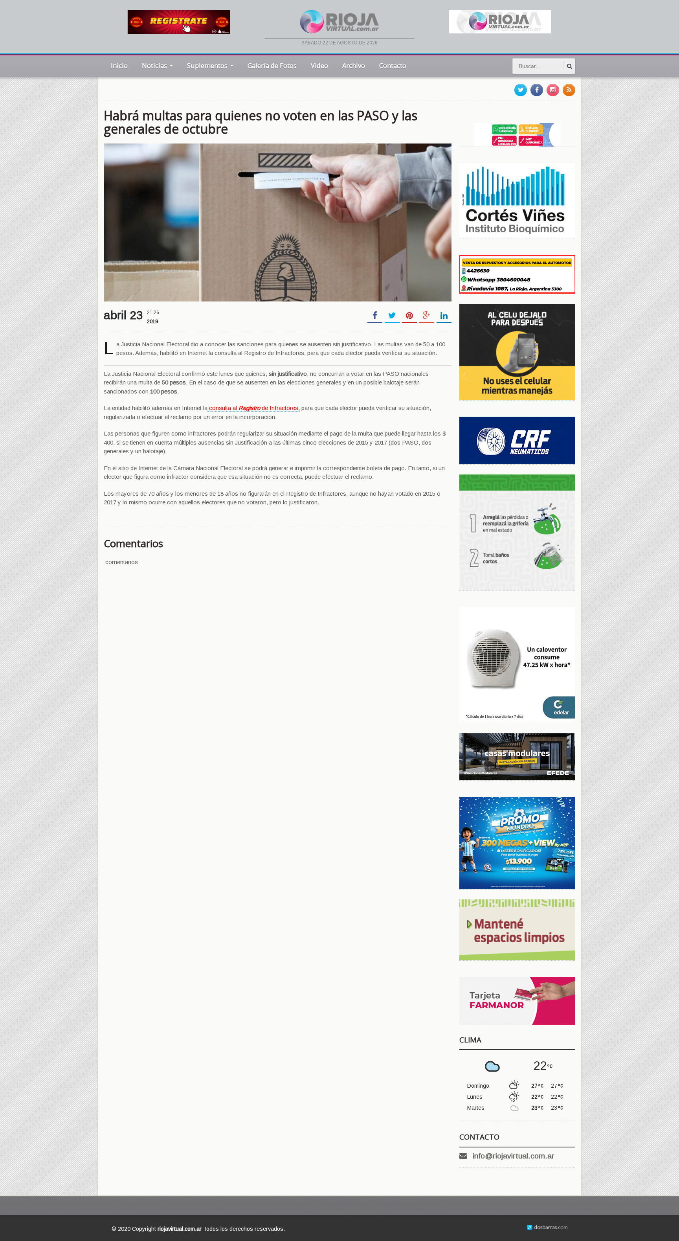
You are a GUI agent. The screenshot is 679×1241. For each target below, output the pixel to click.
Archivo (353, 65)
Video (319, 65)
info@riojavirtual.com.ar (513, 1156)
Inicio (119, 65)
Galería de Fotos (272, 65)
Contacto (392, 65)
